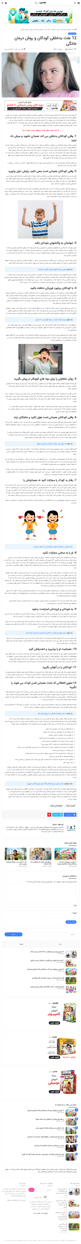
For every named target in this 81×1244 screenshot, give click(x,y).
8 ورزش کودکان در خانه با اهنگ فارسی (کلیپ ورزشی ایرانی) (47, 987)
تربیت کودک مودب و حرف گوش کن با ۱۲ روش (51, 319)
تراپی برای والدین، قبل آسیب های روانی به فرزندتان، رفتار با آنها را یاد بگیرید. (42, 1154)
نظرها (21, 944)
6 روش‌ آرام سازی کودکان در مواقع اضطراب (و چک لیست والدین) (45, 1137)
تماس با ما (36, 1213)
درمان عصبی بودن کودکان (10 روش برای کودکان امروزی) (45, 783)
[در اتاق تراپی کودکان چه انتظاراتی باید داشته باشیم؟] (41, 854)
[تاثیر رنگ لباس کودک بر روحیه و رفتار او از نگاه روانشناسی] (71, 980)
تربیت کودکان (55, 29)
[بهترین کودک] (40, 2)
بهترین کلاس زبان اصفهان (49, 1169)
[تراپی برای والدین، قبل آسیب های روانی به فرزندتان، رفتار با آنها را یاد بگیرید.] (71, 1157)
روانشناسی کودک (55, 806)
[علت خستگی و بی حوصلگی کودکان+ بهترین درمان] (16, 854)
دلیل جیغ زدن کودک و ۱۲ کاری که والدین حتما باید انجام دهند (45, 633)
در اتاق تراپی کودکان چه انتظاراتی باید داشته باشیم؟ (41, 863)
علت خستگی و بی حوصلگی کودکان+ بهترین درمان (16, 863)
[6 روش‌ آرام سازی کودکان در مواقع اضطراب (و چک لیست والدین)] (71, 1139)
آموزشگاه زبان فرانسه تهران (32, 1169)
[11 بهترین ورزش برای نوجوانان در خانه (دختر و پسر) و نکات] (71, 954)
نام (74, 905)
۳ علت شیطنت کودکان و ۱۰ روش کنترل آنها (52, 713)
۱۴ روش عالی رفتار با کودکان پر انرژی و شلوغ (51, 444)
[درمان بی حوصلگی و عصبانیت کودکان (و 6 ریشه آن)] (71, 1148)
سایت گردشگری (52, 1171)
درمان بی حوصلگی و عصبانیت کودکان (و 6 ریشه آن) (49, 1145)
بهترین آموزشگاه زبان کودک (67, 1169)
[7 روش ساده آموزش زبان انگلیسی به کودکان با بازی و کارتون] (71, 963)
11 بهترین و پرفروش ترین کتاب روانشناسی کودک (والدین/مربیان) (67, 863)
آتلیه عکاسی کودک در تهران (14, 1169)
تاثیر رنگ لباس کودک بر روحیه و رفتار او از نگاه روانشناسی (48, 978)
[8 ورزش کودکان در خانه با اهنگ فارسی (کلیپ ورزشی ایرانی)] (71, 989)
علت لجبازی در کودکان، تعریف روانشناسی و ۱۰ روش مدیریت (53, 546)
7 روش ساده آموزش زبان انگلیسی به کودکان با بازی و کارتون (47, 960)
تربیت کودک (70, 806)
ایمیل (74, 913)
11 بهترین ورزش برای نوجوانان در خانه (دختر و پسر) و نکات (47, 952)
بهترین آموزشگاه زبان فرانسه (67, 1171)
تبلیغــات (44, 1213)
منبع (26, 707)
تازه (60, 944)
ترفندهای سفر (42, 1171)
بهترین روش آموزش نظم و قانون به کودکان (52, 269)
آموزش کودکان (65, 29)
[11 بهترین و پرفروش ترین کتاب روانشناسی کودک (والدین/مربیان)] (65, 854)
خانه (73, 29)
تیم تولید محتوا (69, 49)
